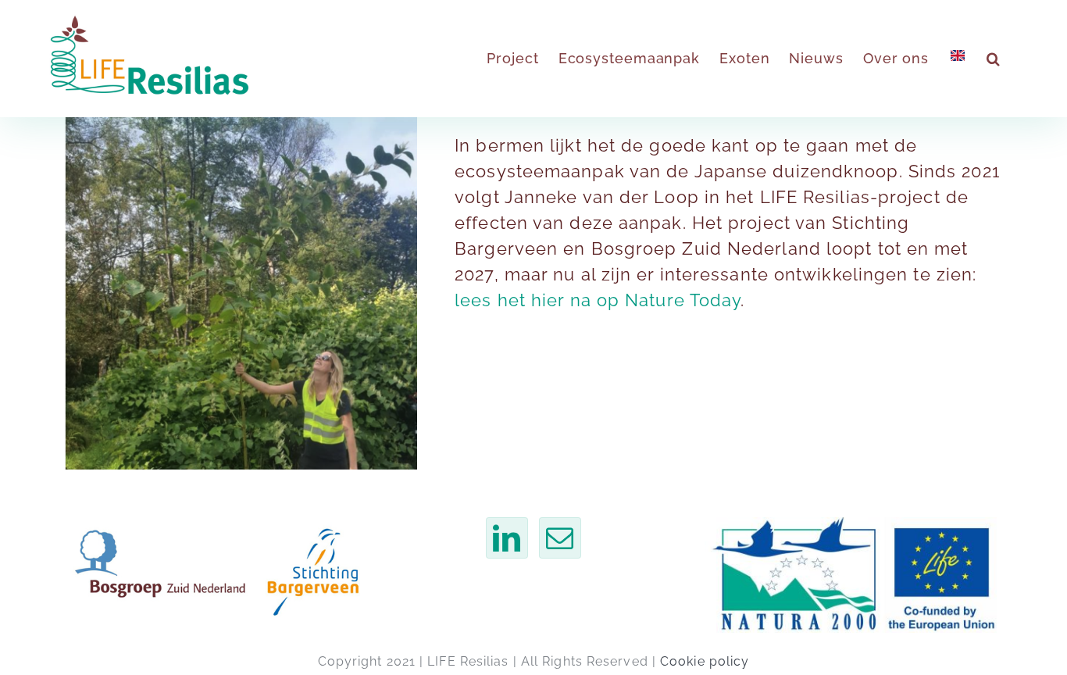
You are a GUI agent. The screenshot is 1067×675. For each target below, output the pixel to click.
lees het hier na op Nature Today (597, 300)
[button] (994, 58)
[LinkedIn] (507, 538)
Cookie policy (704, 661)
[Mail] (560, 538)
